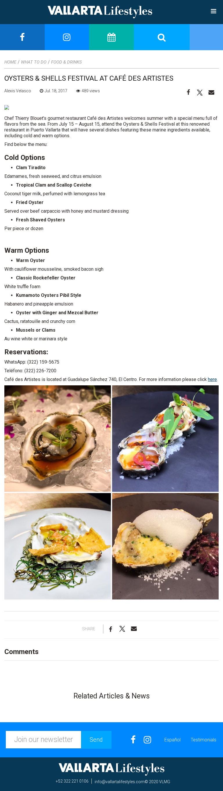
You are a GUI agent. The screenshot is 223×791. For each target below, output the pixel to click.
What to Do (33, 62)
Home (10, 62)
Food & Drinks (66, 62)
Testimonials (203, 740)
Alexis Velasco (17, 91)
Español (172, 740)
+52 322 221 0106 (72, 781)
